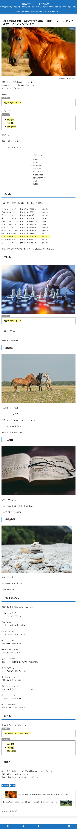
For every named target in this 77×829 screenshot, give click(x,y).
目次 (35, 155)
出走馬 (35, 159)
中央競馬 (6, 785)
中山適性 (38, 171)
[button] (70, 478)
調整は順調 (39, 175)
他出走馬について (39, 178)
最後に (35, 184)
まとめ (35, 181)
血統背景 (38, 168)
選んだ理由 (37, 165)
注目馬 (35, 162)
